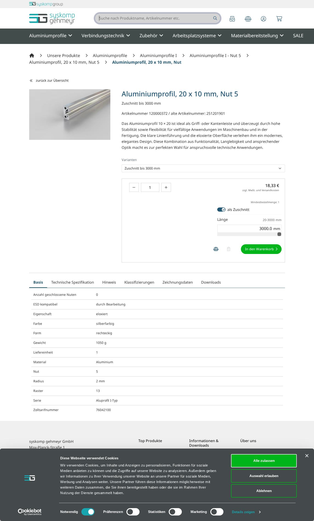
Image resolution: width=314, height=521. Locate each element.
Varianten (129, 159)
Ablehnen (264, 491)
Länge (249, 219)
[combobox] (157, 18)
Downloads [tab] (211, 282)
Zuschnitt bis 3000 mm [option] (142, 168)
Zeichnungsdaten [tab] (178, 282)
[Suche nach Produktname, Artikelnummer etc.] (214, 18)
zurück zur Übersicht (52, 80)
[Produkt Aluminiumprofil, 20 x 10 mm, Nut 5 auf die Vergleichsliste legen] (216, 249)
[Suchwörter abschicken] (214, 18)
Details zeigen (243, 512)
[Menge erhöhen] (166, 187)
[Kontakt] (232, 19)
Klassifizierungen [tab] (139, 282)
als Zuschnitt (238, 209)
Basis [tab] (38, 282)
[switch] (133, 511)
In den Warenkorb (259, 249)
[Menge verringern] (134, 187)
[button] (263, 19)
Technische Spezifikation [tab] (72, 282)
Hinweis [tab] (109, 282)
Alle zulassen (264, 461)
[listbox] (203, 168)
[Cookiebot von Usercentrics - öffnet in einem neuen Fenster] (30, 512)
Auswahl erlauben (263, 476)
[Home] (32, 55)
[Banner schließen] (306, 455)
